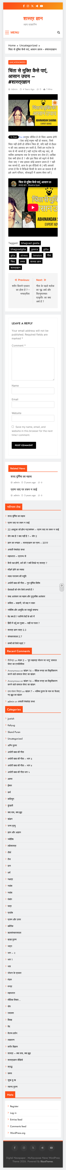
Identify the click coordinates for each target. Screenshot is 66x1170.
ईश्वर (10, 785)
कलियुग (11, 799)
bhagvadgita (18, 249)
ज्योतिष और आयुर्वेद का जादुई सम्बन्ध (23, 610)
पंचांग (10, 899)
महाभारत (11, 993)
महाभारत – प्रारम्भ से (17, 556)
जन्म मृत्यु (12, 826)
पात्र (10, 906)
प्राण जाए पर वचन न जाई (24, 489)
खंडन (10, 819)
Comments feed (18, 1126)
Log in (13, 1113)
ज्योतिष (10, 839)
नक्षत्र (10, 879)
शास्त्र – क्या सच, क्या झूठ (19, 1053)
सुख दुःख (12, 1080)
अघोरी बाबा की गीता (16, 752)
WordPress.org (17, 1133)
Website (16, 413)
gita (13, 255)
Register (14, 1106)
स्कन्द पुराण (12, 1087)
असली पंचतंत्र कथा (16, 549)
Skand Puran (14, 732)
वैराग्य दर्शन (12, 1033)
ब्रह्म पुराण (12, 939)
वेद (9, 1026)
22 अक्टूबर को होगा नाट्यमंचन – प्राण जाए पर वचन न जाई (33, 529)
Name (15, 385)
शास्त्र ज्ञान (33, 18)
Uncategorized (17, 62)
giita (46, 249)
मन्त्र (10, 986)
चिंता (13, 261)
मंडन (10, 979)
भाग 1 (10, 959)
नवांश (10, 886)
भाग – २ (11, 953)
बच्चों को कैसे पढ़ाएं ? (16, 643)
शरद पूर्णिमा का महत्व (21, 476)
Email (15, 399)
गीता (49, 255)
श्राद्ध (10, 1067)
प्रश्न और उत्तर (14, 919)
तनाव (22, 261)
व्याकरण (11, 1040)
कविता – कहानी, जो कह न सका (21, 603)
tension (37, 255)
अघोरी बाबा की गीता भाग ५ (19, 772)
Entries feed (16, 1119)
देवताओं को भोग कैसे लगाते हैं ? (21, 589)
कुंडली (10, 805)
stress (24, 255)
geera (34, 249)
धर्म (9, 872)
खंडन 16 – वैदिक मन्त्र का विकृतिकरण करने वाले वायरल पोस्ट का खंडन (32, 672)
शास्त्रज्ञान (16, 267)
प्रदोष (10, 913)
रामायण (11, 1013)
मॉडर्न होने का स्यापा (16, 569)
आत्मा (10, 779)
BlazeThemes (47, 1161)
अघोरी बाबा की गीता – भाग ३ (20, 758)
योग (9, 1006)
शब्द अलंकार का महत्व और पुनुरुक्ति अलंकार (26, 596)
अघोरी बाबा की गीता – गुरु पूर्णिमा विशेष (24, 583)
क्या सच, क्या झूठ (15, 812)
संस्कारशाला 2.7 (15, 636)
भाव (9, 966)
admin (14, 89)
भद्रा (10, 946)
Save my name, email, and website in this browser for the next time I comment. (32, 430)
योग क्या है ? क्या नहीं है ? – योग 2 (22, 536)
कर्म (9, 792)
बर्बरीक (10, 926)
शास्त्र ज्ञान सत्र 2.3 (17, 630)
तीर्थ (9, 852)
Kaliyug (11, 725)
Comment (19, 345)
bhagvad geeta (30, 243)
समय (10, 1073)
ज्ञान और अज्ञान (14, 832)
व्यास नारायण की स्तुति (17, 576)
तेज (9, 859)
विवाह (10, 1020)
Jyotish (11, 718)
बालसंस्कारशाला (14, 933)
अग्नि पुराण (12, 745)
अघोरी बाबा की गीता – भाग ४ (20, 765)
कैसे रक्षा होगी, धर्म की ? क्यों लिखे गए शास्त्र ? (27, 563)
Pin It (21, 137)
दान (9, 866)
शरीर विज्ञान (13, 1046)
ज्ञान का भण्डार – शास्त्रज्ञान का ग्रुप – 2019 (28, 543)
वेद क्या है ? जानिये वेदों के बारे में (21, 616)
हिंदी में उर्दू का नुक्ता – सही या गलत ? (24, 623)
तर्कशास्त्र (12, 846)
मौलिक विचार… (14, 1000)
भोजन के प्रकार (14, 973)
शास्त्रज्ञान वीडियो (15, 1060)
